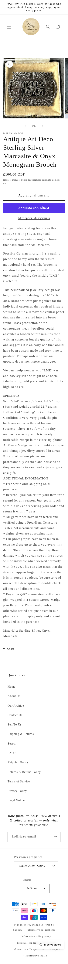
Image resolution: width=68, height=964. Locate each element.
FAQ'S (12, 753)
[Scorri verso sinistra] (25, 126)
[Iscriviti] (55, 837)
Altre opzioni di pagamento (34, 218)
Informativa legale (36, 955)
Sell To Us (15, 724)
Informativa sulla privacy (36, 936)
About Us (14, 696)
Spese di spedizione (31, 180)
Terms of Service (19, 781)
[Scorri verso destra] (43, 126)
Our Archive (16, 705)
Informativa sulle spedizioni (29, 949)
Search (12, 743)
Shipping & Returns (21, 733)
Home (11, 686)
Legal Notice (16, 800)
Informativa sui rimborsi (41, 930)
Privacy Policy (17, 790)
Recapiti (55, 949)
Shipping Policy (18, 762)
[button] (9, 26)
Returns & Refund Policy (24, 772)
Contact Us (15, 715)
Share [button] (10, 648)
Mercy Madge (32, 924)
